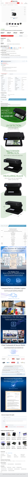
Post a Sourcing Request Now (20, 426)
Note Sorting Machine (3, 455)
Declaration (21, 474)
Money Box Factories (3, 467)
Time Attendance (2, 454)
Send (6, 426)
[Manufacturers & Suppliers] (14, 1)
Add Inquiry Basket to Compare (14, 26)
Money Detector (9, 455)
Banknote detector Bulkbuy (11, 470)
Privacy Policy (24, 474)
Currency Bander (22, 455)
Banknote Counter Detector (4, 470)
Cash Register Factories (19, 467)
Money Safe (14, 467)
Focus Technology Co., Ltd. (9, 474)
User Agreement (17, 474)
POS (7, 454)
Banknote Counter (23, 454)
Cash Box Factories (9, 467)
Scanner (15, 454)
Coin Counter (15, 455)
